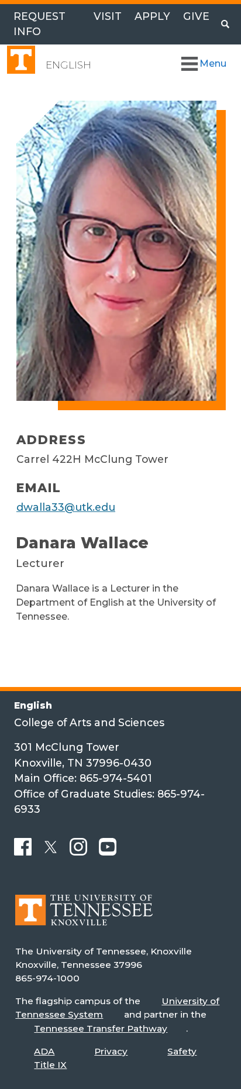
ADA (44, 1051)
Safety (182, 1051)
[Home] (84, 918)
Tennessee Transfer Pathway (100, 1028)
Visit (108, 16)
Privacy (111, 1051)
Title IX (50, 1064)
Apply (152, 16)
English (68, 65)
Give (196, 16)
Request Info (39, 23)
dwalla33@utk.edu (65, 507)
